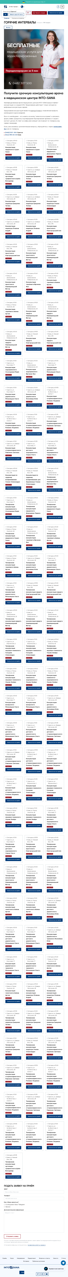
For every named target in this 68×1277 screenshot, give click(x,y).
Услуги (12, 1258)
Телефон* (7, 1195)
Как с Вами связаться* (11, 1202)
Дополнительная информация (14, 1210)
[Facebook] (38, 1274)
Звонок (7, 1207)
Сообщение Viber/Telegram (15, 1204)
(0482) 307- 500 (11, 132)
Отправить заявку (12, 1236)
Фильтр (8, 27)
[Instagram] (42, 1274)
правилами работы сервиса (37, 1245)
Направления (21, 1258)
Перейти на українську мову (35, 2)
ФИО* (6, 1189)
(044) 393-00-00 (11, 135)
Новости (55, 1258)
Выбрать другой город (16, 14)
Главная (6, 18)
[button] (14, 6)
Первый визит (32, 1258)
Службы (4, 1258)
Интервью (26, 1261)
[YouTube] (47, 1274)
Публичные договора (39, 1261)
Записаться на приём (13, 158)
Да (5, 14)
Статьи (63, 1258)
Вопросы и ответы (44, 1258)
